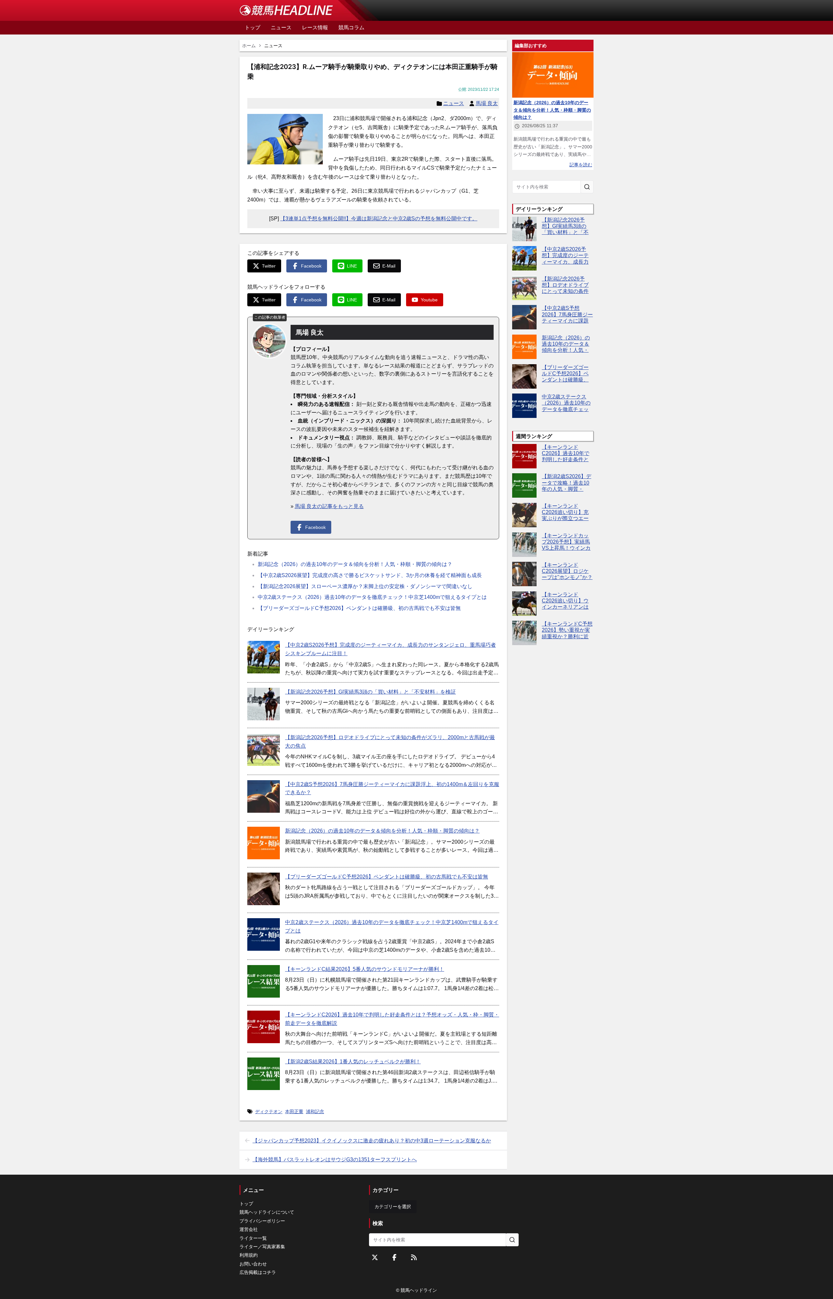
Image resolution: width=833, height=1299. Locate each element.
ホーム (249, 45)
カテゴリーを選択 (393, 1206)
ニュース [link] (273, 45)
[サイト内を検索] (587, 186)
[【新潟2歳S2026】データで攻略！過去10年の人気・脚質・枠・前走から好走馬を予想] (524, 485)
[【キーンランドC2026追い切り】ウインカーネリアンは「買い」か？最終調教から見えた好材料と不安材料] (524, 603)
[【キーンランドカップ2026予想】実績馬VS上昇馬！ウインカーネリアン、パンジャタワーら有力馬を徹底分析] (524, 544)
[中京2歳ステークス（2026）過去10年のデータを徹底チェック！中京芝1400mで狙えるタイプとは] (263, 934)
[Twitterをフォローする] (375, 1257)
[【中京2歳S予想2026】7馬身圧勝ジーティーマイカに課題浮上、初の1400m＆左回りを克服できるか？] (263, 796)
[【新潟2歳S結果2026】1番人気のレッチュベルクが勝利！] (263, 1073)
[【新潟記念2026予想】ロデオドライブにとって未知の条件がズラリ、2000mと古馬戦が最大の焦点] (263, 749)
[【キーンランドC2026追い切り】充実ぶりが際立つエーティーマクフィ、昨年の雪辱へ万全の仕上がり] (524, 515)
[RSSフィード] (414, 1257)
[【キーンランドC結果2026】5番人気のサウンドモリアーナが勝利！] (263, 981)
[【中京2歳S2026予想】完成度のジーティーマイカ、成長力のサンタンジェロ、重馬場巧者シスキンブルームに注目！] (263, 657)
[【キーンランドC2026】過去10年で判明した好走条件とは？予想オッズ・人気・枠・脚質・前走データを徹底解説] (263, 1027)
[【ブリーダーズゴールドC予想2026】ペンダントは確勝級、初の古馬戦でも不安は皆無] (263, 889)
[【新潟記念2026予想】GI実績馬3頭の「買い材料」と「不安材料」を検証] (263, 704)
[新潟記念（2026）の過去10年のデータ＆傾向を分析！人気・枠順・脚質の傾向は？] (263, 843)
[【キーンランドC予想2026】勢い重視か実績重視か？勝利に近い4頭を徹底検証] (524, 633)
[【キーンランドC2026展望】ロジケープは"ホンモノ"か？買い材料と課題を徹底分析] (524, 574)
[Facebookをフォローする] (394, 1257)
